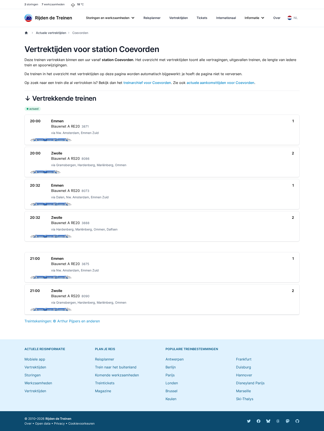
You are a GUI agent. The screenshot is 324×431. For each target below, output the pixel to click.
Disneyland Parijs (250, 383)
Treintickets (104, 383)
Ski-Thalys (244, 399)
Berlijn (171, 367)
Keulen (171, 399)
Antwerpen (175, 359)
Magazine (103, 391)
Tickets (202, 18)
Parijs (170, 375)
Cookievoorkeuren (81, 423)
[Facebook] (258, 421)
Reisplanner (151, 18)
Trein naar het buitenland (115, 367)
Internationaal (226, 18)
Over (276, 18)
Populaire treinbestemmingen (192, 349)
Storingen (32, 375)
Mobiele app (34, 359)
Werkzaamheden (38, 383)
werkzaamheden (53, 4)
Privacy (59, 423)
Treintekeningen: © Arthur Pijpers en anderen (62, 321)
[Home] (27, 33)
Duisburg (243, 367)
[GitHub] (297, 421)
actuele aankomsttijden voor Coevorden (220, 82)
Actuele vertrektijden (51, 33)
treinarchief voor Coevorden (147, 82)
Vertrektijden (178, 18)
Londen (172, 383)
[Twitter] (249, 421)
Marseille (243, 391)
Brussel (171, 391)
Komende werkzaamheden (117, 375)
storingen (31, 4)
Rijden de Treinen (58, 418)
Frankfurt (243, 359)
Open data (42, 423)
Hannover (244, 375)
